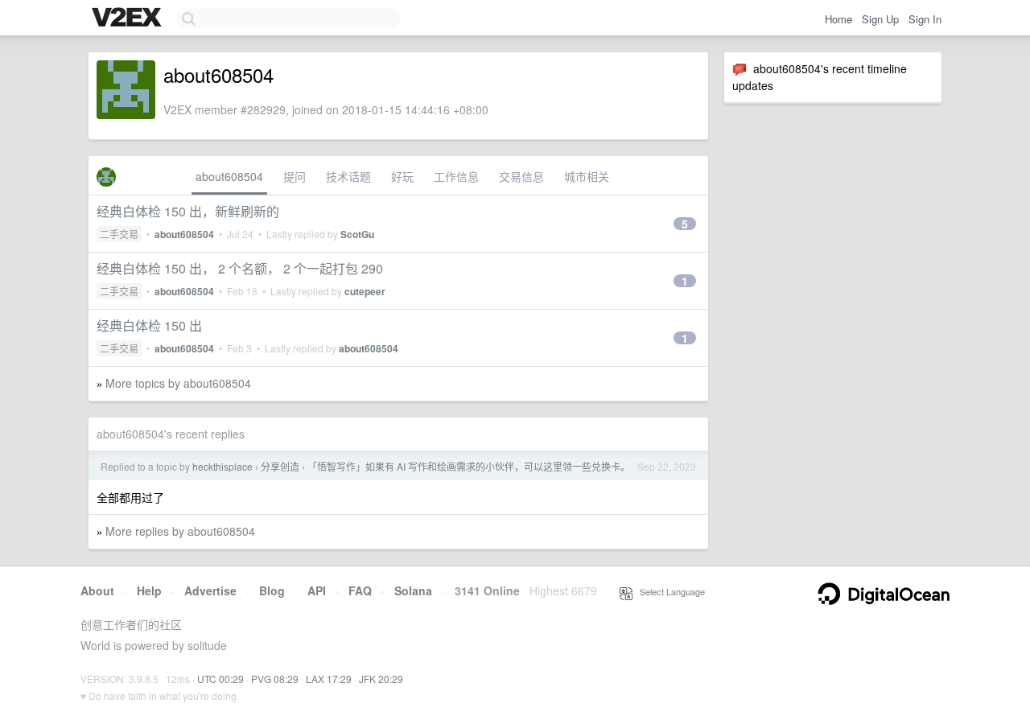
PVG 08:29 (275, 678)
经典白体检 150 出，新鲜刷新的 (188, 211)
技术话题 (348, 176)
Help (149, 590)
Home (838, 19)
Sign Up (880, 19)
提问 (294, 176)
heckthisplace (222, 466)
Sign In (924, 19)
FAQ (360, 590)
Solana (413, 590)
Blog (272, 590)
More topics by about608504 (178, 383)
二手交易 (119, 234)
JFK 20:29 (381, 678)
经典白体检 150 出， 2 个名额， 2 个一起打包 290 (240, 268)
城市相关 (586, 176)
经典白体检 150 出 (149, 325)
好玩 (402, 176)
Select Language (668, 591)
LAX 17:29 (329, 678)
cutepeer (364, 291)
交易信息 (521, 176)
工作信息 (456, 176)
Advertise (210, 590)
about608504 (229, 176)
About (97, 590)
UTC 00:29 (220, 678)
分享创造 (280, 466)
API (316, 590)
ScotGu (357, 234)
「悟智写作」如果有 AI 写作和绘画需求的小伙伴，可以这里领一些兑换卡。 (468, 466)
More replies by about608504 (180, 531)
